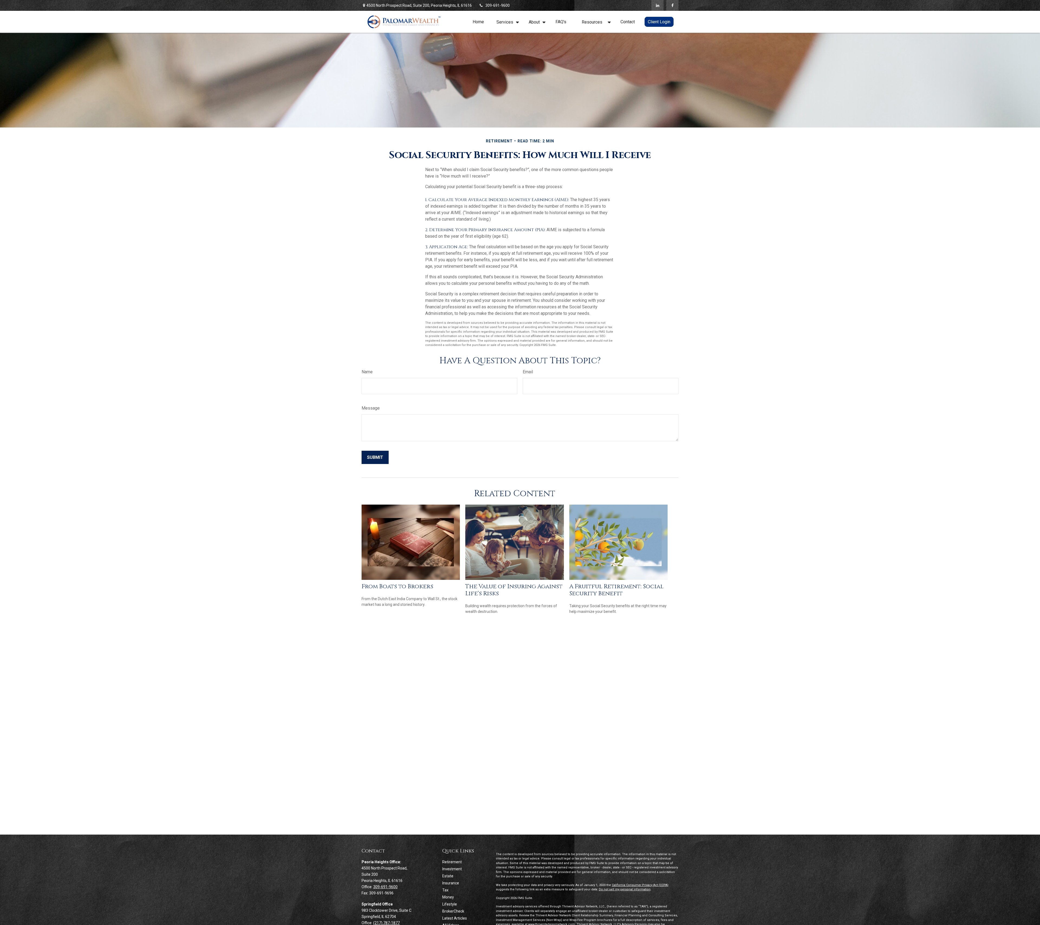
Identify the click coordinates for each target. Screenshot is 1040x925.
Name (367, 371)
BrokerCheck (453, 911)
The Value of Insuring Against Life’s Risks (514, 590)
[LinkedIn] (657, 5)
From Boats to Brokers (397, 586)
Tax (445, 890)
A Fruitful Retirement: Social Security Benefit (616, 590)
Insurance (450, 883)
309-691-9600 (497, 5)
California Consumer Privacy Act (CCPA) (640, 885)
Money (448, 897)
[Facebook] (672, 5)
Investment (452, 869)
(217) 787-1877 (386, 923)
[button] (478, 21)
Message (371, 408)
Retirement (452, 862)
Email (528, 371)
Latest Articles (454, 918)
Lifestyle (449, 904)
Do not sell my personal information (625, 889)
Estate (447, 876)
